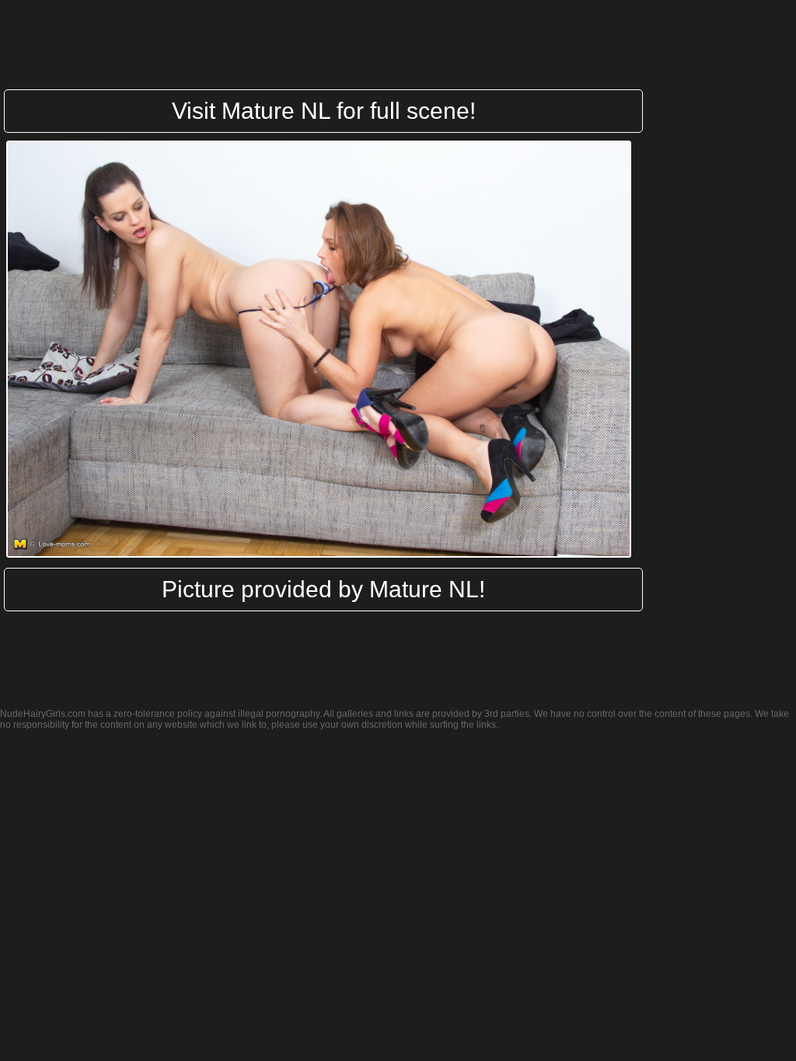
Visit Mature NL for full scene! (324, 110)
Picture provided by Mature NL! (323, 589)
